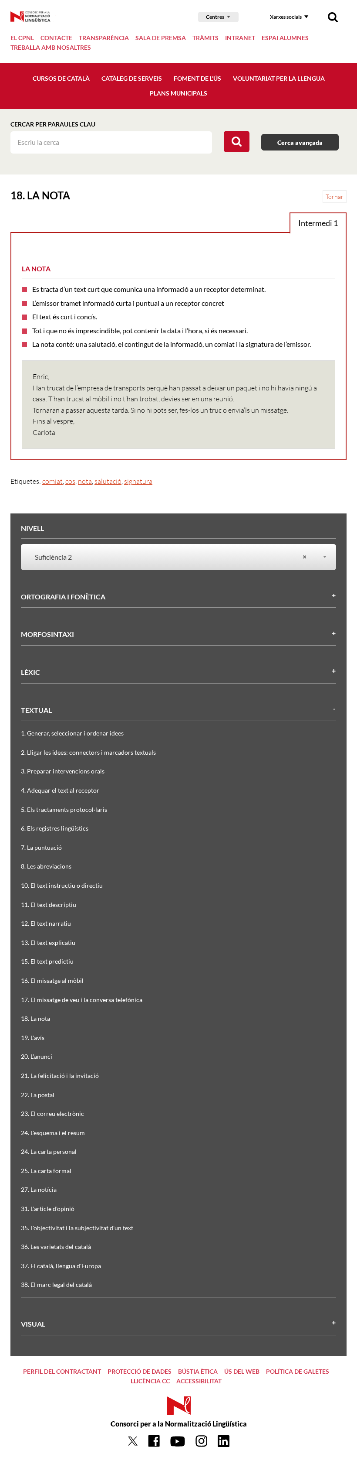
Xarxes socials (286, 17)
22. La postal (37, 1094)
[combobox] (173, 557)
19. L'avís (32, 1037)
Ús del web (241, 1371)
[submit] (236, 141)
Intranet (240, 37)
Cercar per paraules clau (52, 124)
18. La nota (35, 1018)
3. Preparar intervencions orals (62, 771)
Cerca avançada (300, 142)
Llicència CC (150, 1381)
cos (70, 481)
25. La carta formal (46, 1170)
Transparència (104, 37)
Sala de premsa (160, 37)
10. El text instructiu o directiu (62, 885)
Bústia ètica (198, 1371)
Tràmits (205, 37)
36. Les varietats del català (56, 1246)
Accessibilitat (199, 1381)
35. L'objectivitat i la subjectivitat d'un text (77, 1228)
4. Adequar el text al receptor (60, 790)
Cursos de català (61, 78)
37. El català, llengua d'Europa (61, 1265)
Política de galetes (297, 1371)
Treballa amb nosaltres (50, 47)
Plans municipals (178, 93)
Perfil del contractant (62, 1371)
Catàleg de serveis (131, 78)
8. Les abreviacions (46, 866)
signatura (138, 481)
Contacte (56, 37)
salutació (107, 481)
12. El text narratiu (46, 923)
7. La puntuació (41, 847)
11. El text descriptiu (48, 904)
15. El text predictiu (47, 961)
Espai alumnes (285, 37)
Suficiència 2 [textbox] (170, 556)
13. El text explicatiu (48, 942)
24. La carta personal (49, 1151)
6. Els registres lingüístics (54, 828)
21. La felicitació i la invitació (60, 1075)
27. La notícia (39, 1189)
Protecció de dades (140, 1371)
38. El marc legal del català (56, 1284)
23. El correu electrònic (52, 1113)
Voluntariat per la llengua (279, 78)
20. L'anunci (36, 1056)
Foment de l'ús (197, 78)
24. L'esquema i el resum (53, 1132)
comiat (52, 481)
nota (85, 481)
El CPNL (22, 37)
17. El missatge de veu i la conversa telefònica (81, 999)
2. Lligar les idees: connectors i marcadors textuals (88, 752)
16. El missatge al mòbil (52, 980)
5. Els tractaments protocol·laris (64, 809)
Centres (215, 17)
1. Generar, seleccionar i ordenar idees (72, 733)
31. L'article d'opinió (47, 1208)
